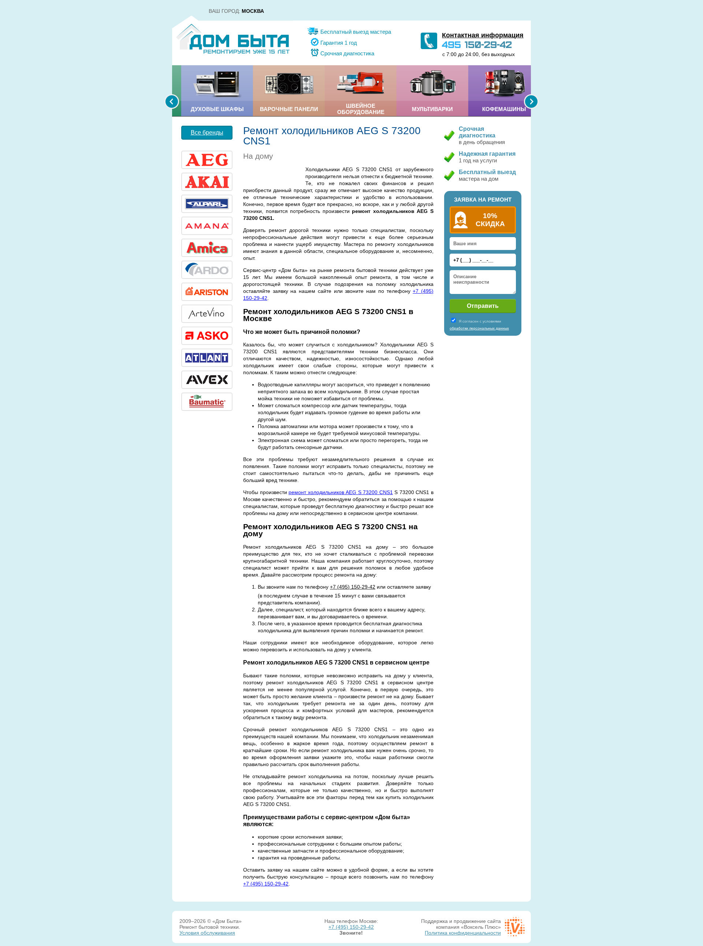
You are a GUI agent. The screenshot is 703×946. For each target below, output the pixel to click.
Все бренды (207, 132)
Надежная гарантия (487, 154)
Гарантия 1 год (338, 43)
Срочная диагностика (347, 53)
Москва (253, 11)
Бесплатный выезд (487, 172)
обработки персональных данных (479, 328)
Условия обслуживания (207, 933)
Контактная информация (483, 35)
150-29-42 (477, 44)
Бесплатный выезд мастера (355, 32)
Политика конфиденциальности (463, 933)
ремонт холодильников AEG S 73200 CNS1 (341, 492)
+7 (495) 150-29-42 (352, 587)
